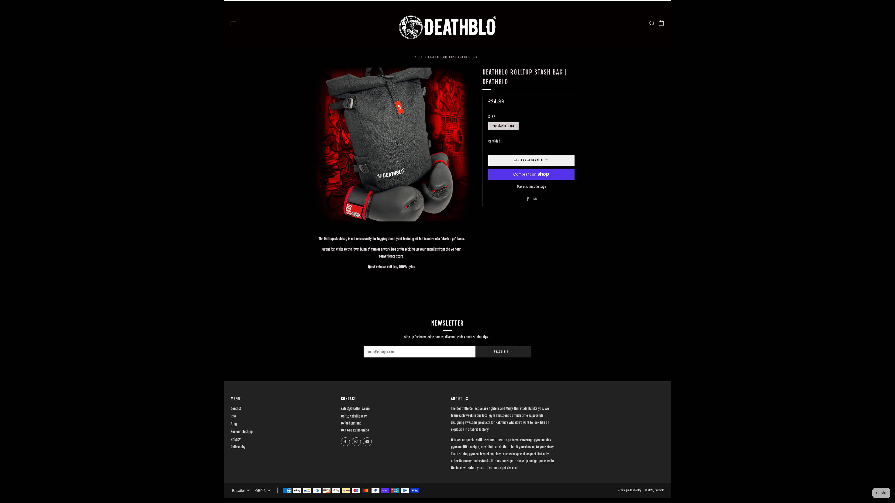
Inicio (418, 57)
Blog (234, 424)
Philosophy (238, 447)
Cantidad (494, 141)
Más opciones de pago (531, 186)
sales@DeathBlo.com (355, 408)
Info (233, 416)
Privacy (236, 439)
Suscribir (501, 351)
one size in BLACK (503, 126)
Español (238, 491)
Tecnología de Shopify (629, 490)
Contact (236, 408)
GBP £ (260, 491)
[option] (391, 144)
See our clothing (242, 431)
